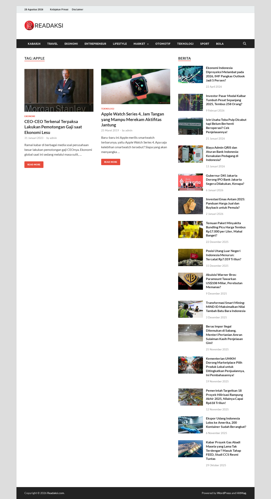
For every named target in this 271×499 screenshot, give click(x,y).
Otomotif (162, 43)
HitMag (241, 493)
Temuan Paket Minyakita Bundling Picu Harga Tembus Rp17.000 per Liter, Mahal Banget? (226, 229)
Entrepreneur (95, 43)
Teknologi (185, 43)
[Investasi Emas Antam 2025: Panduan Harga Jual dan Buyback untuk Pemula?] (190, 199)
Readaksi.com (55, 493)
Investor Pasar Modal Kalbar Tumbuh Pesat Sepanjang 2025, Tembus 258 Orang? (226, 100)
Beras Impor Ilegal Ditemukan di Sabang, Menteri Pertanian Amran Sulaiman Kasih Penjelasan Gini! (224, 334)
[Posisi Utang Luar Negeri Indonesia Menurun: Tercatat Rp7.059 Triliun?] (190, 251)
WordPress (224, 493)
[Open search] (245, 43)
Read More (32, 163)
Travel (52, 43)
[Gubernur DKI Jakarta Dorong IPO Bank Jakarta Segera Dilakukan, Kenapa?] (190, 176)
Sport (204, 43)
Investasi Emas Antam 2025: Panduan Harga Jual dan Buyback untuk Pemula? (225, 203)
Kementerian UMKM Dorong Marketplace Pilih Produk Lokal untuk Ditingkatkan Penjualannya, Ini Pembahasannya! (225, 367)
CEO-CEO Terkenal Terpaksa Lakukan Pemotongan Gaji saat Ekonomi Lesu (53, 127)
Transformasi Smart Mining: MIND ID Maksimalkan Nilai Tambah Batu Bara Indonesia (225, 307)
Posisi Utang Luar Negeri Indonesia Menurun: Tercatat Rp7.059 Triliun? (223, 255)
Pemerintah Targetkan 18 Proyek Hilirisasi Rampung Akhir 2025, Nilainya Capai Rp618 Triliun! (224, 397)
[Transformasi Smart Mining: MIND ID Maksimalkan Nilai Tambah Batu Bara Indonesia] (190, 303)
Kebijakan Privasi (59, 9)
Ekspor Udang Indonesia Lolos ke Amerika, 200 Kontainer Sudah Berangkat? (226, 422)
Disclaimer (77, 9)
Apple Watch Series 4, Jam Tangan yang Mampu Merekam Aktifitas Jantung (132, 119)
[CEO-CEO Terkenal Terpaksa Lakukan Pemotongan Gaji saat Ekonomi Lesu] (58, 90)
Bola (220, 43)
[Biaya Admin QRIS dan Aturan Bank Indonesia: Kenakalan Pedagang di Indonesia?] (190, 148)
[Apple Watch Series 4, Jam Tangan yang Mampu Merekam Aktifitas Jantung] (135, 86)
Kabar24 (34, 43)
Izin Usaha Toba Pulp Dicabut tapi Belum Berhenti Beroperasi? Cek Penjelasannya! (226, 126)
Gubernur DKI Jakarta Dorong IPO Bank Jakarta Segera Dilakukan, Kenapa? (225, 179)
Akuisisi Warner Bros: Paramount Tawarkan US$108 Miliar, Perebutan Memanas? (224, 281)
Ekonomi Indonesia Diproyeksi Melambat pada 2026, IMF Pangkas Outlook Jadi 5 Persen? (225, 74)
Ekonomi (71, 43)
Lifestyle (120, 43)
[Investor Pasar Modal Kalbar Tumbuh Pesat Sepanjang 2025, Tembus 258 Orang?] (190, 96)
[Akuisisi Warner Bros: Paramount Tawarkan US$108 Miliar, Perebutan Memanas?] (190, 275)
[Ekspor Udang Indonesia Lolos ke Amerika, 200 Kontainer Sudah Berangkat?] (190, 419)
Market (139, 43)
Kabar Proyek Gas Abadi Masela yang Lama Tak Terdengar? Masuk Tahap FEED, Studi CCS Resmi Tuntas (223, 450)
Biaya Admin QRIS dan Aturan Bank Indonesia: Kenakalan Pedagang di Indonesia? (222, 153)
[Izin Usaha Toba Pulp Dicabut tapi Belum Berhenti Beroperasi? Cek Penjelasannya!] (190, 120)
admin (53, 138)
